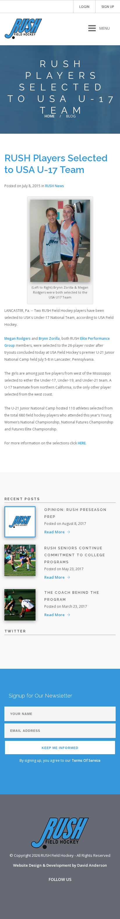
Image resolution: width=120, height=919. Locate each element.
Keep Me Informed (60, 748)
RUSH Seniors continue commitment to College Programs (74, 555)
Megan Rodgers (17, 338)
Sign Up (107, 6)
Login (84, 6)
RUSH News (54, 185)
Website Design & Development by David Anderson (60, 865)
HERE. (82, 443)
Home (49, 116)
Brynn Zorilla (49, 338)
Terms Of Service (86, 760)
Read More (54, 531)
